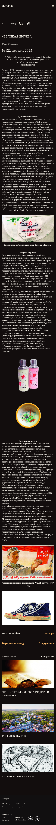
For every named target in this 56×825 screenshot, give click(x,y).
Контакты (5, 820)
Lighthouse (21, 807)
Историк (7, 5)
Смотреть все (47, 656)
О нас (4, 817)
